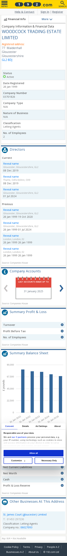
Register (57, 12)
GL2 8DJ (7, 60)
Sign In (45, 12)
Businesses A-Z (15, 552)
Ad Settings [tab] (41, 426)
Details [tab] (25, 426)
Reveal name (11, 163)
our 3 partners (19, 437)
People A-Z (53, 547)
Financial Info (17, 19)
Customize (16, 460)
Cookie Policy (11, 547)
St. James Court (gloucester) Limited (25, 514)
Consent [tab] (9, 426)
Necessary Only (49, 460)
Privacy (38, 547)
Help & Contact (24, 12)
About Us (33, 552)
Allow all (33, 453)
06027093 (26, 527)
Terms (26, 547)
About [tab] (57, 426)
